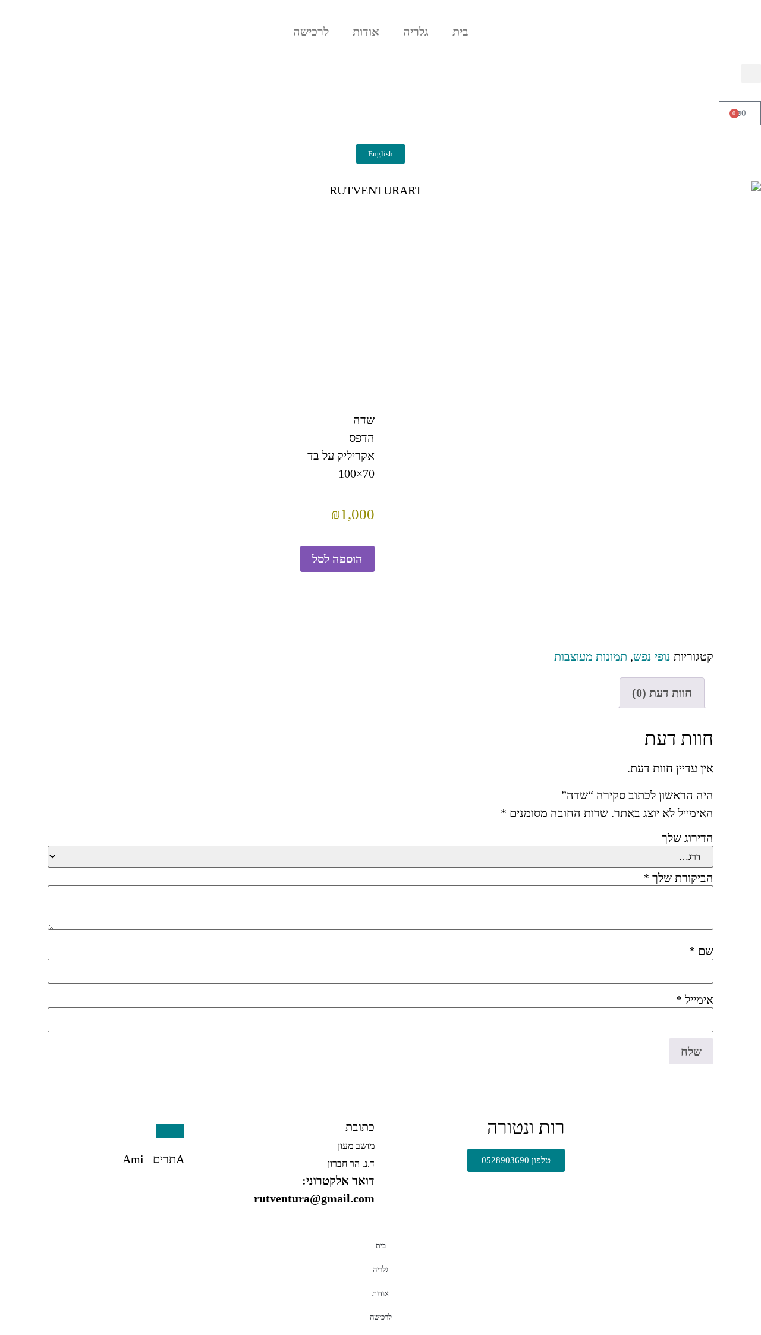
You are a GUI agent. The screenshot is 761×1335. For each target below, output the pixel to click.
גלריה (416, 31)
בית (460, 31)
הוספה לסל (337, 559)
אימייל (694, 1000)
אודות (366, 31)
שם (701, 951)
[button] (751, 73)
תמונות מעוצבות (590, 656)
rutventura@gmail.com (314, 1198)
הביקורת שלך (678, 878)
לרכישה (311, 31)
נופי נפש (652, 656)
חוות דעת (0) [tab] (662, 692)
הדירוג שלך (687, 838)
